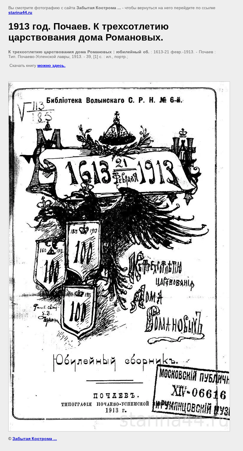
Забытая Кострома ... (34, 438)
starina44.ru (20, 12)
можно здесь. (51, 65)
